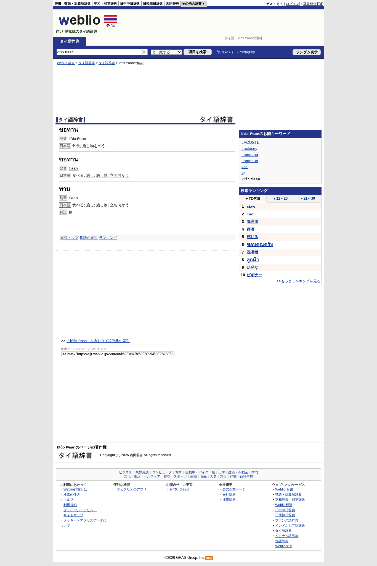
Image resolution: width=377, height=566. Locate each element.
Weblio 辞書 (66, 63)
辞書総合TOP (313, 4)
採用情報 (229, 499)
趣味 (167, 476)
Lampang (249, 154)
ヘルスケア (152, 476)
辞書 (58, 3)
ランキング (108, 238)
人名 (213, 476)
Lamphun (249, 160)
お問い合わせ (179, 489)
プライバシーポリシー (80, 510)
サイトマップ (73, 515)
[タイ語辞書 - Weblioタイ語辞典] (88, 27)
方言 (223, 476)
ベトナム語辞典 (286, 536)
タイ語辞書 (107, 63)
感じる (252, 236)
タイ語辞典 (69, 41)
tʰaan (73, 168)
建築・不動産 (238, 472)
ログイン (292, 4)
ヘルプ (68, 499)
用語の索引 (89, 238)
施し (90, 175)
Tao (250, 214)
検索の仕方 (71, 494)
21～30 (307, 198)
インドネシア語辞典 (290, 525)
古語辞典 (172, 3)
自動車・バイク (196, 472)
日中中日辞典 (130, 3)
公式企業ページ (234, 489)
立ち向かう (119, 175)
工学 (221, 472)
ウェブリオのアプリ (132, 489)
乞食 (76, 146)
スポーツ (180, 476)
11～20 (280, 198)
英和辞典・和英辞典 (290, 499)
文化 (127, 476)
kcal (244, 167)
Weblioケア (283, 546)
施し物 (102, 175)
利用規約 (70, 505)
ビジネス (125, 472)
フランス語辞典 (286, 520)
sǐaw (251, 206)
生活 (137, 476)
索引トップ (69, 238)
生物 (193, 476)
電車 (178, 472)
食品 (203, 476)
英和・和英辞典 (105, 3)
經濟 (250, 229)
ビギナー (254, 275)
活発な (252, 267)
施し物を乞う (93, 146)
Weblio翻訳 (283, 505)
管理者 (252, 221)
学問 (254, 472)
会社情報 (229, 494)
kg (243, 173)
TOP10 (252, 199)
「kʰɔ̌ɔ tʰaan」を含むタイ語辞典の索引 (98, 341)
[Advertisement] (222, 23)
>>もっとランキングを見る (298, 281)
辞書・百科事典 (241, 476)
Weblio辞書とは (75, 489)
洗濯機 (252, 252)
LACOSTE (250, 142)
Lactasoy (249, 148)
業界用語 (142, 472)
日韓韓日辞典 (153, 3)
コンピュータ (162, 472)
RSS (209, 557)
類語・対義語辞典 (77, 3)
